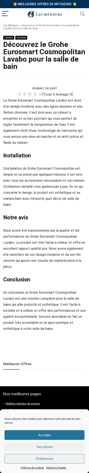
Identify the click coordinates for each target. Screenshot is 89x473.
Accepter (44, 435)
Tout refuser (44, 447)
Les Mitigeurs (11, 25)
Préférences (44, 459)
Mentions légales (56, 467)
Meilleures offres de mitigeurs (45, 4)
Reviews (21, 37)
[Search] (82, 14)
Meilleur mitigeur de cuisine (23, 403)
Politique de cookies (32, 467)
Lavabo (9, 37)
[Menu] (5, 14)
